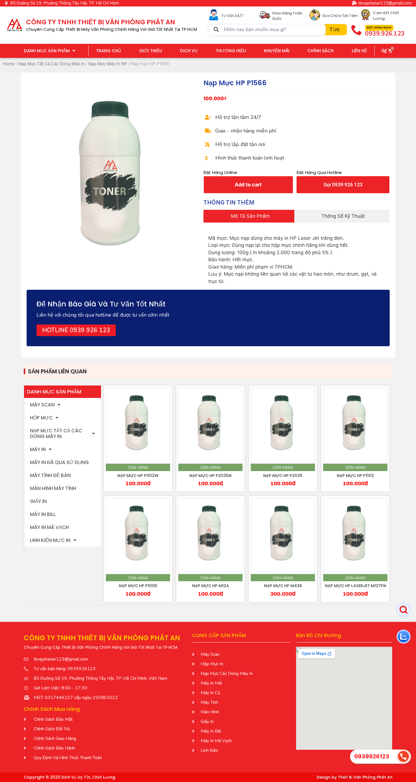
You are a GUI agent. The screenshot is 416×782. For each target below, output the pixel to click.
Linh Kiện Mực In (50, 540)
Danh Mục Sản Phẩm (47, 51)
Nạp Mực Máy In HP (107, 63)
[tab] (248, 216)
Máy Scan (42, 404)
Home (9, 63)
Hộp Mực (41, 417)
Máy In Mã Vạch (49, 527)
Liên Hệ (359, 51)
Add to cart (248, 185)
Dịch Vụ (189, 51)
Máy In (38, 449)
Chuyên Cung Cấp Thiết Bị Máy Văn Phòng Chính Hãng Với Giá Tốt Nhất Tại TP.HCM (111, 29)
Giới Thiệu (150, 51)
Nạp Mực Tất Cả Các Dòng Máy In (51, 63)
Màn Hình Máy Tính (53, 488)
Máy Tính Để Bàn (50, 475)
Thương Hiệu (231, 51)
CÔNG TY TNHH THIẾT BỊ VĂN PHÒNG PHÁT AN (100, 22)
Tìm (334, 29)
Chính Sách (320, 51)
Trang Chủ (108, 51)
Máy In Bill (43, 514)
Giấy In (38, 501)
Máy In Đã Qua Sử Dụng (59, 462)
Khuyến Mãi (277, 51)
